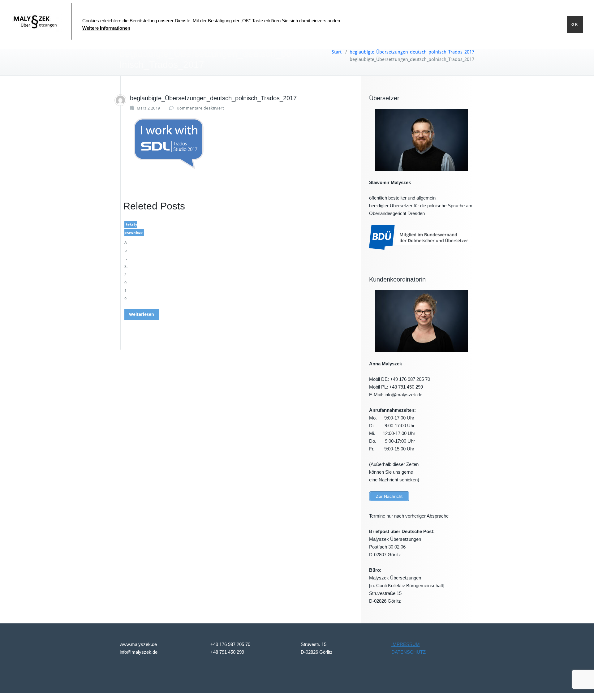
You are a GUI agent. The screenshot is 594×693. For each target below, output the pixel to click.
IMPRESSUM (405, 644)
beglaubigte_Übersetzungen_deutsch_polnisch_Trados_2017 (412, 52)
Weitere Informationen (106, 28)
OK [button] (575, 24)
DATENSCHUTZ (408, 652)
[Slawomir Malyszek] (120, 100)
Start (337, 52)
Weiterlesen (141, 314)
